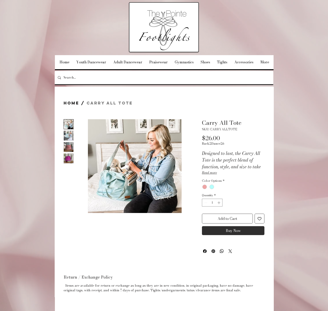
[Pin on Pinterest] (213, 251)
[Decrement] (205, 203)
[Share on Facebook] (205, 251)
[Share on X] (230, 251)
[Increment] (219, 203)
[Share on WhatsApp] (221, 251)
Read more (209, 172)
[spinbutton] (212, 203)
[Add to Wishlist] (259, 218)
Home (71, 103)
